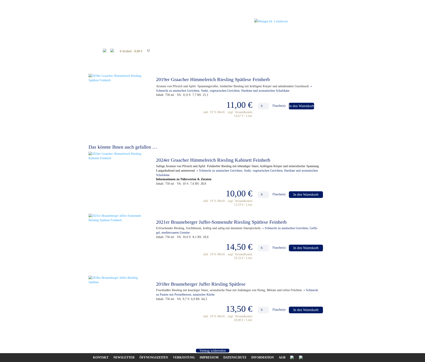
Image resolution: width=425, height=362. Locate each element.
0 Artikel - (131, 51)
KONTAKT (100, 357)
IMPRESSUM (209, 357)
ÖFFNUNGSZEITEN (153, 357)
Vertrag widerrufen (212, 350)
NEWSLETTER (124, 357)
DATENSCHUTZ (234, 357)
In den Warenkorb (301, 106)
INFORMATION (262, 357)
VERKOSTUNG (184, 357)
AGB (282, 357)
